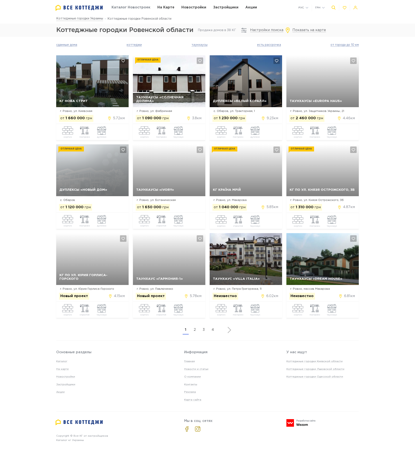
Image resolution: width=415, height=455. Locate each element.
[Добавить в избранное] (123, 60)
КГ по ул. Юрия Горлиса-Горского (83, 277)
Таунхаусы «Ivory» (155, 189)
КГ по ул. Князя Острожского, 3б (322, 189)
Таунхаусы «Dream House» (316, 278)
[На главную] (79, 8)
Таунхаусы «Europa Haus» (316, 101)
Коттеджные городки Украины (79, 18)
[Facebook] (187, 429)
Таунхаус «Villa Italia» (236, 278)
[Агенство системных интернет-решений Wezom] (300, 423)
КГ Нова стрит (73, 101)
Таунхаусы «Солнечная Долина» (160, 99)
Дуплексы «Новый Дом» (83, 189)
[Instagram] (197, 429)
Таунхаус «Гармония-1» (159, 278)
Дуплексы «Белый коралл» (240, 101)
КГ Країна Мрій (227, 189)
